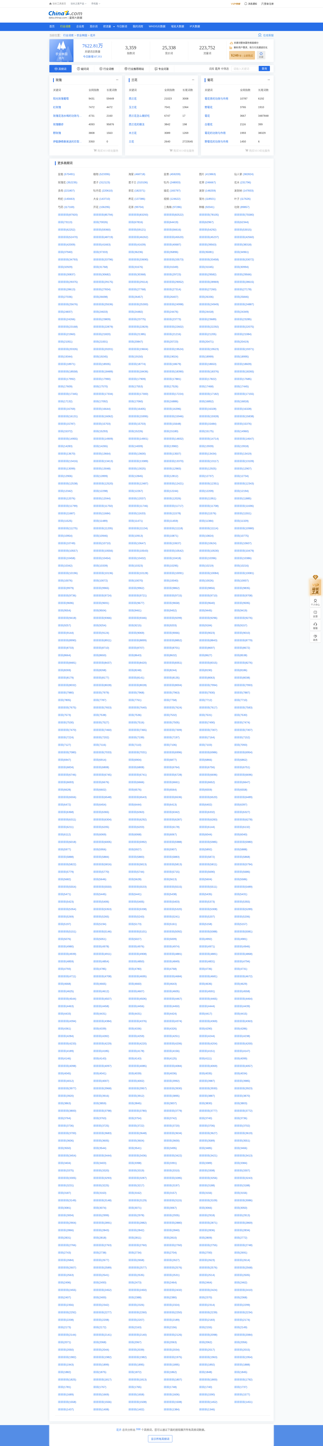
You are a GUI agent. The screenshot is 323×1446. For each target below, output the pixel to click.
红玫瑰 (57, 107)
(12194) (244, 490)
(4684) (178, 976)
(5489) (249, 886)
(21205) (211, 334)
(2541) (105, 1275)
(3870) (246, 1095)
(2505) (246, 1275)
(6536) (178, 797)
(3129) (143, 1200)
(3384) (243, 1163)
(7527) (105, 722)
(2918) (211, 1215)
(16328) (211, 408)
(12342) (68, 490)
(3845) (137, 1103)
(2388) (137, 1297)
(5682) (67, 879)
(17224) (179, 393)
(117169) (69, 207)
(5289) (249, 909)
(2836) (211, 1230)
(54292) (211, 229)
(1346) (211, 1409)
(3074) (102, 1207)
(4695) (143, 976)
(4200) (249, 1043)
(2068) (102, 1342)
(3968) (108, 1088)
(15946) (179, 416)
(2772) (243, 1237)
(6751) (246, 767)
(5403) (176, 901)
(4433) (67, 1013)
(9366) (108, 617)
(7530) (243, 714)
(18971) (70, 364)
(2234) (249, 1312)
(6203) (140, 826)
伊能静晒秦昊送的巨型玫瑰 (67, 142)
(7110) (137, 744)
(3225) (105, 1185)
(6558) (243, 789)
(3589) (211, 1140)
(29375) (73, 281)
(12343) (249, 483)
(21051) (68, 341)
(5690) (211, 871)
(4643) (173, 983)
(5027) (137, 938)
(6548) (108, 797)
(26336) (209, 296)
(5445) (102, 894)
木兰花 (133, 132)
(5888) (243, 849)
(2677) (105, 1260)
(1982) (72, 1357)
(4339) (102, 1028)
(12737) (209, 476)
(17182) (214, 393)
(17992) (70, 378)
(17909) (141, 378)
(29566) (247, 274)
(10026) (209, 580)
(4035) (208, 1073)
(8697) (211, 647)
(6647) (246, 782)
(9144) (70, 632)
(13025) (141, 468)
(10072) (103, 580)
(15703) (106, 423)
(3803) (243, 1103)
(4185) (105, 1050)
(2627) (176, 1260)
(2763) (108, 1245)
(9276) (249, 617)
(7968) (140, 692)
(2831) (67, 1237)
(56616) (176, 229)
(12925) (211, 468)
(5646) (102, 879)
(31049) (173, 266)
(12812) (173, 476)
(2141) (108, 1334)
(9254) (102, 625)
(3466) (243, 1148)
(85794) (108, 214)
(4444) (211, 1006)
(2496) (67, 1282)
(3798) (108, 1110)
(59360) (106, 229)
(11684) (105, 513)
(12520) (108, 483)
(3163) (102, 1192)
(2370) (208, 1297)
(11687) (70, 513)
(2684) (70, 1260)
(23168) (73, 326)
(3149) (72, 1200)
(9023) (211, 632)
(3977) (72, 1088)
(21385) (141, 334)
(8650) (102, 655)
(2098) (213, 1334)
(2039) (140, 1349)
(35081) (209, 252)
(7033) (108, 752)
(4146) (67, 1058)
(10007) (244, 580)
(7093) (243, 744)
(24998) (179, 304)
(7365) (143, 729)
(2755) (213, 1245)
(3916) (105, 1095)
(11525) (67, 520)
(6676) (105, 782)
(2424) (213, 1289)
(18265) (249, 371)
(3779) (178, 1110)
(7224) (70, 737)
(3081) (67, 1207)
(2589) (108, 1267)
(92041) (209, 207)
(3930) (178, 1088)
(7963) (176, 692)
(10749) (70, 543)
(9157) (243, 625)
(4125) (173, 1058)
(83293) (143, 214)
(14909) (108, 438)
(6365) (105, 812)
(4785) (102, 968)
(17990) (106, 378)
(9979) (70, 588)
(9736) (72, 595)
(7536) (137, 714)
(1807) (178, 1379)
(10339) (103, 565)
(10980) (249, 528)
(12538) (73, 483)
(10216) (244, 565)
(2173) (67, 1327)
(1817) (108, 1379)
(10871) (173, 535)
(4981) (243, 938)
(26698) (103, 296)
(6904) (137, 759)
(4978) (105, 946)
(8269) (67, 670)
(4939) (72, 953)
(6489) (249, 797)
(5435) (208, 894)
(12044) (106, 498)
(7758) (173, 700)
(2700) (208, 1252)
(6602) (102, 789)
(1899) (105, 1364)
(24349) (244, 311)
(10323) (138, 565)
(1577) (246, 1394)
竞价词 (94, 26)
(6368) (70, 812)
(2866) (70, 1230)
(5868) (246, 856)
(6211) (70, 826)
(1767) (102, 1387)
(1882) (67, 1372)
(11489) (103, 520)
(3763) (102, 1118)
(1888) (246, 1364)
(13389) (143, 461)
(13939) (209, 446)
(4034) (243, 1073)
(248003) (175, 182)
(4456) (140, 1006)
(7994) (213, 685)
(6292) (143, 819)
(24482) (138, 311)
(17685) (247, 378)
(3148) (108, 1200)
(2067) (137, 1342)
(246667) (210, 182)
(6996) (178, 752)
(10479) (249, 550)
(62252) (70, 229)
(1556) (108, 1401)
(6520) (213, 797)
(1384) (176, 1409)
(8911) (107, 640)
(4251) (176, 1036)
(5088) (213, 931)
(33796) (108, 259)
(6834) (70, 767)
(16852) (209, 401)
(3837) (173, 1103)
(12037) (141, 498)
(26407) (173, 296)
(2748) (249, 1245)
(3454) (72, 1155)
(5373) (211, 901)
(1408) (105, 1409)
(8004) (178, 685)
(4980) (70, 946)
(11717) (178, 505)
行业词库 (65, 26)
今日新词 (122, 26)
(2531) (176, 1275)
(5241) (176, 916)
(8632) (173, 655)
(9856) (211, 588)
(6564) (173, 789)
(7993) (249, 685)
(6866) (208, 759)
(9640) (211, 602)
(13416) (73, 461)
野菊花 (209, 107)
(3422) (178, 1155)
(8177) (105, 677)
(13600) (141, 453)
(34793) (73, 259)
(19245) (103, 356)
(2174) (246, 1319)
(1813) (143, 1379)
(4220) (143, 1043)
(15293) (103, 431)
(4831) (211, 961)
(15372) (68, 431)
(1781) (67, 1387)
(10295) (173, 565)
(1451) (249, 1401)
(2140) (143, 1334)
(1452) (213, 1401)
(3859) (102, 1103)
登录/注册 (269, 4)
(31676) (138, 266)
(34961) (244, 252)
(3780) (143, 1110)
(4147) (246, 1050)
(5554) (72, 886)
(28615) (249, 281)
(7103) (208, 744)
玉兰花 (133, 107)
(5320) (178, 909)
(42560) (249, 237)
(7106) (173, 744)
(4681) (213, 976)
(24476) (173, 311)
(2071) (67, 1342)
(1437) (70, 1409)
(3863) (67, 1103)
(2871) (213, 1222)
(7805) (67, 700)
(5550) (108, 886)
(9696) (70, 602)
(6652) (211, 782)
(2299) (246, 1304)
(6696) (213, 774)
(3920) (70, 1095)
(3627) (213, 1133)
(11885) (246, 498)
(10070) (138, 580)
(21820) (106, 334)
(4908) (143, 953)
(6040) (243, 834)
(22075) (249, 326)
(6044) (208, 834)
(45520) (179, 237)
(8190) (208, 670)
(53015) (247, 229)
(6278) (249, 819)
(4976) (140, 946)
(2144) (72, 1334)
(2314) (211, 1304)
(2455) (72, 1289)
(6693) (70, 782)
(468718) (139, 174)
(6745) (108, 774)
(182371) (139, 190)
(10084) (214, 573)
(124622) (175, 198)
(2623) (211, 1260)
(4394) (72, 1021)
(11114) (214, 528)
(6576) (137, 789)
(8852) (178, 640)
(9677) (140, 602)
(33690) (143, 259)
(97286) (177, 207)
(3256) (213, 1177)
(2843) (105, 1230)
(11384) (208, 520)
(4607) (140, 991)
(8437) (108, 662)
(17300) (143, 393)
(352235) (72, 182)
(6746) (72, 774)
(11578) (176, 513)
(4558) (246, 991)
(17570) (103, 386)
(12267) (138, 490)
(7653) (108, 707)
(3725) (105, 1125)
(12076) (70, 498)
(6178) (176, 826)
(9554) (67, 610)
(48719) (108, 237)
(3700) (72, 1133)
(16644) (106, 408)
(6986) (213, 752)
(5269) (70, 916)
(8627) (208, 655)
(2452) (108, 1289)
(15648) (176, 423)
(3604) (140, 1140)
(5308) (213, 909)
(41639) (141, 244)
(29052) (179, 281)
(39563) (211, 244)
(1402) (140, 1409)
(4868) (249, 953)
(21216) (176, 334)
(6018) (72, 841)
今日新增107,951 (92, 56)
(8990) (72, 640)
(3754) (137, 1118)
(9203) (173, 625)
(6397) (243, 804)
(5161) (173, 924)
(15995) (143, 416)
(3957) (143, 1088)
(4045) (67, 1073)
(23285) (247, 319)
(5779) (70, 871)
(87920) (73, 214)
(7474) (246, 722)
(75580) (249, 214)
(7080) (72, 752)
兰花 (131, 141)
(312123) (104, 182)
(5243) (140, 916)
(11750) (108, 505)
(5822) (72, 864)
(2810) (173, 1237)
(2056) (243, 1342)
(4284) (70, 1036)
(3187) (67, 1192)
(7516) (140, 722)
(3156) (208, 1192)
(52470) (73, 237)
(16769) (70, 408)
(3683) (108, 1133)
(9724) (108, 595)
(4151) (211, 1050)
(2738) (102, 1252)
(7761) (137, 700)
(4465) (213, 998)
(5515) (178, 886)
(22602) (179, 326)
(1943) (70, 1364)
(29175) (108, 281)
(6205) (105, 826)
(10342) (68, 565)
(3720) (176, 1125)
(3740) (208, 1118)
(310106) (142, 182)
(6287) (178, 819)
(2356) (70, 1304)
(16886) (173, 401)
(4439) (246, 1006)
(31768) (103, 266)
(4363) (249, 1021)
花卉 (92, 35)
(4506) (143, 998)
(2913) (246, 1215)
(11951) (211, 498)
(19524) (179, 349)
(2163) (137, 1327)
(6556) (72, 797)
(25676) (73, 304)
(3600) (176, 1140)
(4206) (178, 1043)
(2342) (105, 1304)
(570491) (69, 174)
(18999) (209, 356)
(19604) (143, 349)
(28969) (214, 281)
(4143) (102, 1058)
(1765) (137, 1387)
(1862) (173, 1372)
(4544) (72, 998)
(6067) (173, 834)
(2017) (211, 1349)
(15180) (173, 431)
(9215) (137, 625)
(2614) (246, 1260)
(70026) (103, 222)
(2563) (70, 1275)
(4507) (108, 998)
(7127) (67, 744)
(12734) (244, 476)
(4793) (67, 968)
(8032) (72, 685)
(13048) (106, 468)
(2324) (176, 1304)
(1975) (178, 1357)
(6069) (102, 834)
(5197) (67, 924)
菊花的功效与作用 (215, 132)
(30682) (106, 274)
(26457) (138, 296)
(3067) (173, 1207)
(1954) (249, 1357)
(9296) (213, 617)
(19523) (214, 349)
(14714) (214, 438)
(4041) (102, 1073)
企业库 (80, 26)
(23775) (141, 319)
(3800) (72, 1110)
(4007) (105, 1080)
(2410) (249, 1289)
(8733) (70, 647)
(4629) (243, 983)
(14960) (244, 431)
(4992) (208, 938)
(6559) (208, 789)
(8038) (246, 677)
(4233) (72, 1043)
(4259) (140, 1036)
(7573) (67, 714)
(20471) (209, 341)
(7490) (211, 722)
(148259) (210, 190)
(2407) (67, 1297)
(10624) (211, 543)
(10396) (211, 558)
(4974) (176, 946)
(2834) (246, 1230)
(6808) (105, 767)
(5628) (137, 879)
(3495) (173, 1148)
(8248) (137, 670)
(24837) (68, 311)
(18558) (73, 371)
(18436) (143, 371)
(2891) (108, 1222)
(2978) (140, 1215)
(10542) (179, 550)
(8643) (137, 655)
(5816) (108, 864)
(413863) (210, 174)
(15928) (214, 416)
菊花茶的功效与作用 (216, 98)
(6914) (102, 759)
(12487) (143, 483)
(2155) (208, 1327)
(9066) (176, 632)
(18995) (244, 356)
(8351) (178, 662)
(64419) (173, 222)
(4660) (137, 983)
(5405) (140, 901)
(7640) (143, 707)
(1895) (140, 1364)
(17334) (108, 393)
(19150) (138, 356)
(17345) (73, 393)
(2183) (211, 1319)
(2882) (143, 1222)
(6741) (143, 774)
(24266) (70, 319)
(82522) (179, 214)
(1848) (208, 1372)
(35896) (173, 252)
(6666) (140, 782)
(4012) (70, 1080)
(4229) (108, 1043)
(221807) (69, 190)
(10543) (143, 550)
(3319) (140, 1170)
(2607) (72, 1267)
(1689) (70, 1394)
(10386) (247, 558)
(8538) (243, 655)
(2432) (178, 1289)
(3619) (249, 1133)
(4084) (178, 1065)
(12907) (247, 468)
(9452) (173, 610)
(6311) (72, 819)
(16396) (176, 408)
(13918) (244, 446)
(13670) (70, 453)
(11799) (73, 505)
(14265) (103, 446)
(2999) (105, 1215)
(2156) (173, 1327)
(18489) (108, 371)
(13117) (214, 461)
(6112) (67, 834)
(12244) (173, 490)
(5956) (102, 849)
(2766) (72, 1245)
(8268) (102, 670)
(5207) (211, 916)
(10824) (209, 535)
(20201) (108, 349)
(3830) (208, 1103)
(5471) (67, 894)
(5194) (102, 924)
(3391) (173, 1163)
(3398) (137, 1163)
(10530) (214, 550)
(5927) (137, 849)
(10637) (176, 543)
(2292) (72, 1312)
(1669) (105, 1394)
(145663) (69, 198)
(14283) (68, 446)
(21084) (247, 334)
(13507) (176, 453)
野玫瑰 (57, 132)
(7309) (178, 729)
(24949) (214, 304)
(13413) (108, 461)
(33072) (249, 259)
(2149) (243, 1327)
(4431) (102, 1013)
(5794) (249, 864)
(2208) (70, 1319)
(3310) (176, 1170)
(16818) (244, 401)
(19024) (173, 356)
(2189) (176, 1319)
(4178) (140, 1050)
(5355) (246, 901)
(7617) (213, 707)
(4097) (108, 1065)
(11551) (246, 513)
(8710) (105, 647)
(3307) (246, 1170)
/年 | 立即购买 (242, 55)
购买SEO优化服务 (108, 150)
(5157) (243, 924)
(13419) (247, 453)
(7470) (72, 729)
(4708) (108, 976)
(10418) (176, 558)
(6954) (249, 752)
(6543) (143, 797)
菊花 (207, 115)
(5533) (143, 886)
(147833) (248, 190)
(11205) (108, 528)
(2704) (173, 1252)
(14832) (179, 438)
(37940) (68, 252)
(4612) (105, 991)
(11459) (173, 520)
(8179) (70, 677)
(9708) (249, 595)
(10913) (138, 535)
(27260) (211, 289)
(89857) (245, 207)
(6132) (246, 826)
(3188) (211, 1185)
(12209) (209, 490)
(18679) (176, 364)
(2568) (249, 1267)
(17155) (249, 393)
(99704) (139, 207)
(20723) (173, 341)
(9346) (143, 617)
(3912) (140, 1095)
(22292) (214, 326)
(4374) (178, 1021)
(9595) (246, 602)
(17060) (138, 401)
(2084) (249, 1334)
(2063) (173, 1342)
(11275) (73, 528)
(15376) (247, 423)
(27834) (106, 289)
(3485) (208, 1148)
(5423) (70, 901)
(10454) (106, 558)
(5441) (137, 894)
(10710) (106, 543)
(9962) (140, 588)
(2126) (178, 1334)
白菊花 (209, 124)
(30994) (244, 266)
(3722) (140, 1125)
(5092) (178, 931)
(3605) (105, 1140)
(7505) (176, 722)
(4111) (208, 1058)
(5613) (173, 879)
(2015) (246, 1349)
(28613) (70, 289)
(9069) (140, 632)
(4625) (70, 991)
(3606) (70, 1140)
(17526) (173, 386)
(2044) (105, 1349)
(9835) (246, 588)
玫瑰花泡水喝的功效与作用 (67, 116)
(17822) (211, 378)
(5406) (105, 901)
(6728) (178, 774)
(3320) (105, 1170)
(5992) (143, 841)
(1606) (176, 1394)
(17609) (68, 386)
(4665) (102, 983)
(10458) (70, 558)
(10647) (141, 543)
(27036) (68, 296)
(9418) (72, 617)
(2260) (143, 1312)
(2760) (143, 1245)
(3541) (137, 1148)
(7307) (213, 729)
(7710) (243, 700)
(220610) (107, 190)
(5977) (67, 849)
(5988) (178, 841)
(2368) (243, 1297)
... (117, 79)
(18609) (247, 364)
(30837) (70, 274)
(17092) (103, 401)
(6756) (211, 767)
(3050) (243, 1207)
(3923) (249, 1088)
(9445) (208, 610)
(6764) (176, 767)
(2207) (140, 1319)
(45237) (214, 237)
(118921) (210, 198)
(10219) (209, 565)
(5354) (72, 909)
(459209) (175, 174)
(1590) (211, 1394)
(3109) (213, 1200)
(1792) (249, 1379)
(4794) (246, 961)
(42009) (70, 244)
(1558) (72, 1401)
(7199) (140, 737)
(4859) (70, 961)
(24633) (103, 311)
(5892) (208, 849)
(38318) (247, 244)
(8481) (72, 662)
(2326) (140, 1304)
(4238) (246, 1036)
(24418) (209, 311)
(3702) (246, 1125)
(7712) (208, 700)
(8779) (249, 640)
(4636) (208, 983)
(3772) (249, 1110)
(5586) (243, 879)
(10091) (179, 573)
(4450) (176, 1006)
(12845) (138, 476)
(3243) (249, 1177)
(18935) (106, 364)
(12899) (103, 476)
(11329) (244, 520)
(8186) (243, 670)
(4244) (211, 1036)
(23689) (211, 319)
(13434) (211, 453)
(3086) (249, 1200)
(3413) (249, 1155)
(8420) (143, 662)
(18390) (179, 371)
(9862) (176, 588)
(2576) (178, 1267)
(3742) (173, 1118)
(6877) (173, 759)
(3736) (243, 1118)
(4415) (243, 1013)
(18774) (141, 364)
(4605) (176, 991)
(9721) (143, 595)
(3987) (211, 1080)
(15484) (211, 423)
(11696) (249, 505)
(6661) (176, 782)
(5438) (173, 894)
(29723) (176, 274)
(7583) (249, 707)
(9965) (105, 588)
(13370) (179, 461)
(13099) (70, 468)
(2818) (102, 1237)
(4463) (70, 1006)
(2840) (176, 1230)
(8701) (176, 647)
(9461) (137, 610)
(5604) (208, 879)
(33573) (179, 259)
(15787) (70, 423)
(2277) (108, 1312)
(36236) (138, 252)
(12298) (103, 490)
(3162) (137, 1192)
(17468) (209, 386)
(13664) (106, 453)
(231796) (245, 182)
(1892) (211, 1364)
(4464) (249, 998)
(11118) (178, 528)
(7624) (178, 707)
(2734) (137, 1252)
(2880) (178, 1222)
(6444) (137, 804)
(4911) (107, 953)
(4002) (140, 1080)
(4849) (176, 961)
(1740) (208, 1387)
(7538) (102, 714)
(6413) (173, 804)
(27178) (247, 289)
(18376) (214, 371)
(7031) (143, 752)
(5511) (213, 886)
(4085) (143, 1065)
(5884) (105, 856)
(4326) (173, 1028)
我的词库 (138, 26)
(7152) (246, 737)
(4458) (105, 1006)
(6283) (213, 819)
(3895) (176, 1095)
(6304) (108, 819)
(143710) (104, 198)
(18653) (211, 364)
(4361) (67, 1028)
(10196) (73, 573)
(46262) (143, 237)
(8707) (140, 647)
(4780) (137, 968)
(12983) (176, 468)
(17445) (244, 386)
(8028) (108, 685)
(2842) (140, 1230)
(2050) (70, 1349)
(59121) (141, 229)
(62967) (209, 222)
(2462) (243, 1282)
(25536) (108, 304)
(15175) (209, 431)
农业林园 (82, 35)
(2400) (102, 1297)
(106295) (104, 207)
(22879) (108, 326)
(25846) (244, 296)
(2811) (137, 1237)
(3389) (208, 1163)
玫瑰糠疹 (58, 124)
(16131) (73, 416)
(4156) (176, 1050)
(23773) (176, 319)
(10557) (73, 550)
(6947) (67, 759)
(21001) (103, 341)
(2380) (173, 1297)
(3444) (108, 1155)
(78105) (214, 214)
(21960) (70, 334)
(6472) (67, 804)
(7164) (211, 737)
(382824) (248, 174)
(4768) (173, 968)
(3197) (176, 1185)
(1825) (72, 1379)
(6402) (208, 804)
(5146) (108, 931)
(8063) (211, 677)
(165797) (175, 190)
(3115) (178, 1200)
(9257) (67, 625)
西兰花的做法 (136, 124)
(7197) (176, 737)
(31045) (209, 266)
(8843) (213, 640)
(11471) (138, 520)
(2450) (143, 1289)
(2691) (243, 1252)
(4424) (173, 1013)
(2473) (137, 1282)
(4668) (67, 983)
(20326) (73, 349)
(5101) (143, 931)
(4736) (208, 968)
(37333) (103, 252)
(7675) (72, 707)
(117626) (245, 198)
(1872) (137, 1372)
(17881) (176, 378)
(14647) (249, 438)
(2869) (249, 1222)
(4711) (72, 976)
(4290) (208, 1028)
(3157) (173, 1192)
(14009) (138, 446)
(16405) (141, 408)
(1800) (213, 1379)
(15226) (138, 431)
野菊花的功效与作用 (216, 141)
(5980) (249, 841)
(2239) (213, 1312)
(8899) (143, 640)
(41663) (106, 244)
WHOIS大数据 (157, 26)
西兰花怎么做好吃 (139, 115)
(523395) (104, 174)
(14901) (143, 438)
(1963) (213, 1357)
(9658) (176, 602)
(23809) (106, 319)
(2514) (211, 1275)
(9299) (178, 617)
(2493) (102, 1282)
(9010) (246, 632)
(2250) (178, 1312)
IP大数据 (195, 26)
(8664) (67, 655)
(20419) (244, 341)
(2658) (140, 1260)
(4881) (178, 953)
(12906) (68, 476)
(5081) (249, 931)
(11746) (143, 505)
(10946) (103, 535)
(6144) (211, 826)
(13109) (249, 461)
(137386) (139, 198)
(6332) (211, 812)
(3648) (143, 1133)
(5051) (102, 938)
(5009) (173, 938)
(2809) (208, 1237)
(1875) (102, 1372)
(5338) (143, 909)
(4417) (208, 1013)
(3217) (140, 1185)
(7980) (70, 692)
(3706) (211, 1125)
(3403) (102, 1163)
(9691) (105, 602)
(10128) (143, 573)
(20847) (138, 341)
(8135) (176, 677)
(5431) (243, 894)
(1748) (173, 1387)
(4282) (105, 1036)
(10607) (247, 543)
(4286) (243, 1028)
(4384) (108, 1021)
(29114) (143, 281)
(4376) (143, 1021)
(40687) (176, 244)
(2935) (176, 1215)
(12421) (179, 483)
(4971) (211, 946)
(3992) (176, 1080)
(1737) (243, 1387)
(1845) (243, 1372)
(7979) (105, 692)
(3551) (246, 1140)
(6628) (67, 789)
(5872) (211, 856)
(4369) (213, 1021)
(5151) (72, 931)
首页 (52, 26)
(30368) (141, 274)
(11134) (143, 528)
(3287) (143, 1177)
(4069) (213, 1065)
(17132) (68, 401)
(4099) (243, 1058)
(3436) (143, 1155)
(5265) (105, 916)
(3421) (213, 1155)
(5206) (246, 916)
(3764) (67, 1118)
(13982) (173, 446)
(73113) (67, 222)
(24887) (249, 304)
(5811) (213, 864)
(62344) (244, 222)
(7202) (105, 737)
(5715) (176, 871)
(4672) (249, 976)
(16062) (108, 416)
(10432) (141, 558)
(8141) (140, 677)
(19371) (249, 349)
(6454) (102, 804)
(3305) (72, 1177)
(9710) (213, 595)
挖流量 (107, 26)
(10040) (173, 580)
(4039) (137, 1073)
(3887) (211, 1095)
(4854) (105, 961)
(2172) (102, 1327)
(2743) (67, 1252)
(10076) (68, 580)
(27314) (176, 289)
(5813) (143, 864)
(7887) (246, 692)
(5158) (208, 924)
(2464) (173, 1282)
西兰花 (133, 98)
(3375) (70, 1170)
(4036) (173, 1073)
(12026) (176, 498)
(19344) (68, 356)
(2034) (176, 1349)
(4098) (72, 1065)
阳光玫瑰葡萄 (61, 98)
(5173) (137, 924)
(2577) (143, 1267)
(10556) (108, 550)
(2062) (208, 1342)
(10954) (68, 535)
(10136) (108, 573)
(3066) (208, 1207)
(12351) (214, 483)
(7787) (102, 700)
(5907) (173, 849)
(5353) (108, 909)
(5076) (67, 938)
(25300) (143, 304)
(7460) (108, 729)
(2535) (140, 1275)
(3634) (178, 1133)
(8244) (173, 670)
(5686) (246, 871)
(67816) (138, 222)
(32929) (68, 266)
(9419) (243, 610)
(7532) (173, 714)
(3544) (102, 1148)
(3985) (246, 1080)
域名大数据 (177, 26)
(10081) (249, 573)
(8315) (213, 662)
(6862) (243, 759)
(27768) (141, 289)
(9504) (102, 610)
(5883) (140, 856)
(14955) (73, 438)
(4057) (249, 1065)
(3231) (70, 1185)
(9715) (178, 595)
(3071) (137, 1207)
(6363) (140, 812)
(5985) (213, 841)
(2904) (72, 1222)
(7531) (208, 714)
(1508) (143, 1401)
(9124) (105, 632)
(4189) (70, 1050)
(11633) (141, 513)
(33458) (214, 259)
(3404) (67, 1163)
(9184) (208, 625)
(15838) (249, 416)
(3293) (108, 1177)
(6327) (246, 812)
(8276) (249, 662)
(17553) (138, 386)
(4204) (213, 1043)
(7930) (211, 692)
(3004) (70, 1215)
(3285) (178, 1177)
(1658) (140, 1394)
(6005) (108, 841)
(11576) (211, 513)
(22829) (143, 326)
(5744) (140, 871)
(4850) (140, 961)
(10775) (244, 535)
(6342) (176, 812)
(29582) (211, 274)
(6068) (137, 834)
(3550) (67, 1148)
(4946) (246, 946)
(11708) (214, 505)
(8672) (246, 647)
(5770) (105, 871)
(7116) (102, 744)
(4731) (243, 968)
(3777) (213, 1110)
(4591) (211, 991)
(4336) (137, 1028)
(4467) (178, 998)
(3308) (211, 1170)
